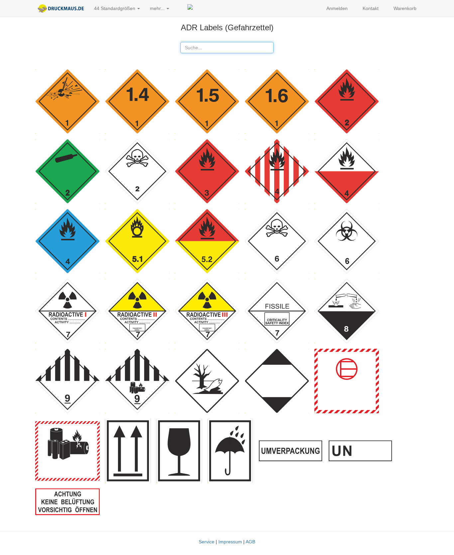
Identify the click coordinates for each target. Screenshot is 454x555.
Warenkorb (404, 8)
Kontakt (370, 8)
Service (206, 541)
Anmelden (336, 8)
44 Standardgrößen (115, 8)
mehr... (158, 8)
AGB (250, 541)
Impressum (230, 541)
